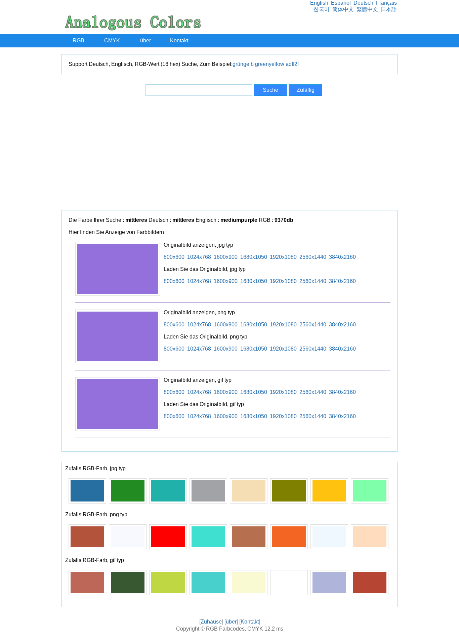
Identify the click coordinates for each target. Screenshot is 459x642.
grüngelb (243, 64)
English (319, 3)
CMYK (112, 40)
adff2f (292, 64)
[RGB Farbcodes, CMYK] (133, 29)
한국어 (322, 9)
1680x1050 (253, 257)
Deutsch (363, 3)
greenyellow (269, 64)
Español (341, 3)
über (145, 40)
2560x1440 (312, 257)
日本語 (389, 9)
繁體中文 (367, 9)
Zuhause (211, 622)
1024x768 (199, 257)
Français (386, 3)
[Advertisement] (229, 153)
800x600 (174, 257)
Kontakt (179, 40)
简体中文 (343, 9)
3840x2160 (342, 257)
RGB (78, 40)
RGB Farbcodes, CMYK (234, 629)
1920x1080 (283, 257)
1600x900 (226, 257)
